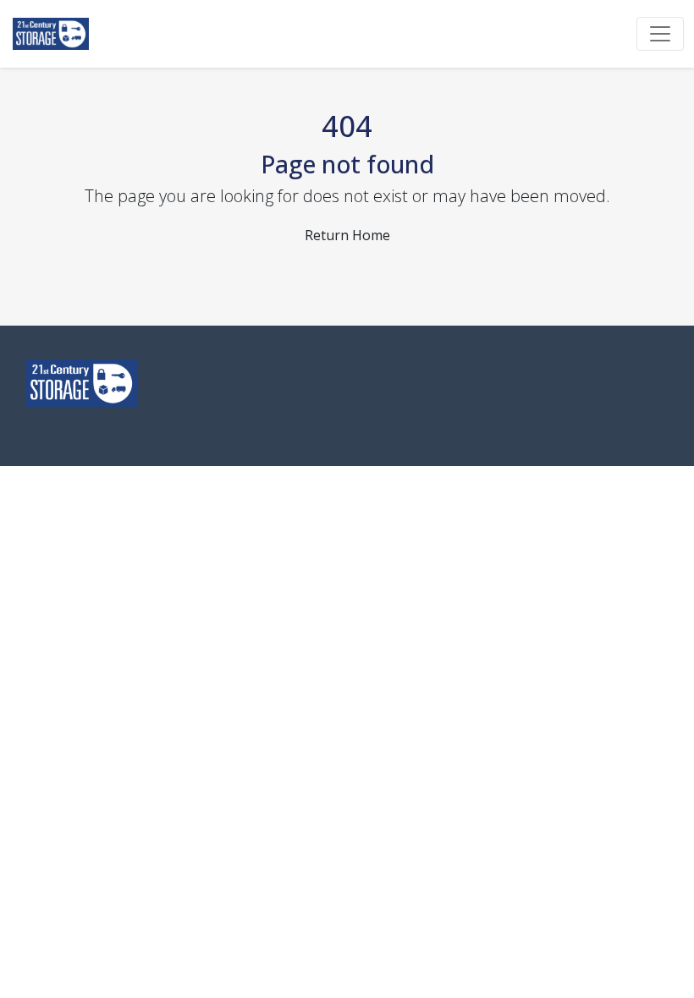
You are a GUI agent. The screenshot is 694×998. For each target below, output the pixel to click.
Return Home (347, 235)
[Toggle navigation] (660, 34)
